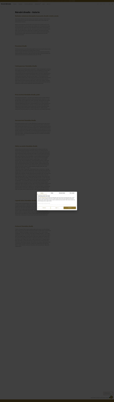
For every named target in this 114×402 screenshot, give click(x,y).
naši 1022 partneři (43, 197)
